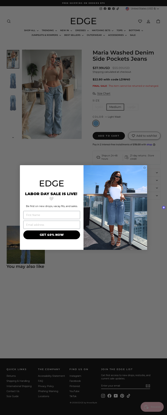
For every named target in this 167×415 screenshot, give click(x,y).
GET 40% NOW (52, 235)
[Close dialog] (144, 167)
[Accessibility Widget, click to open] (163, 207)
